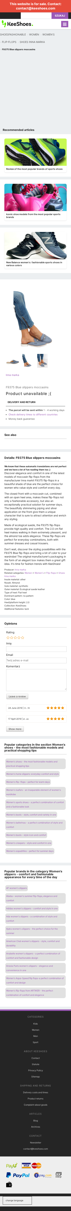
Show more (15, 728)
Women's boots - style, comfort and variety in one (31, 814)
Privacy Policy (35, 1070)
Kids (35, 1023)
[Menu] (64, 24)
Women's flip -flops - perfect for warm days (28, 782)
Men (35, 1036)
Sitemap (35, 1076)
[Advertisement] (35, 90)
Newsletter (35, 1142)
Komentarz (13, 666)
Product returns (35, 1098)
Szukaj (60, 15)
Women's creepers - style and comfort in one (28, 843)
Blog (35, 1120)
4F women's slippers (16, 888)
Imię (9, 643)
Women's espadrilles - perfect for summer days (30, 851)
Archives (35, 1126)
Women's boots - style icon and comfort (26, 835)
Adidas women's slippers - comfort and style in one (32, 908)
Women (35, 1029)
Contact (35, 1058)
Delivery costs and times (35, 1092)
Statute (35, 1064)
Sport (35, 1042)
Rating (10, 632)
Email (9, 655)
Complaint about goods (35, 1104)
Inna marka (12, 374)
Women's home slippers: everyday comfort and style (32, 774)
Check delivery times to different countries (33, 414)
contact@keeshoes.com (35, 8)
